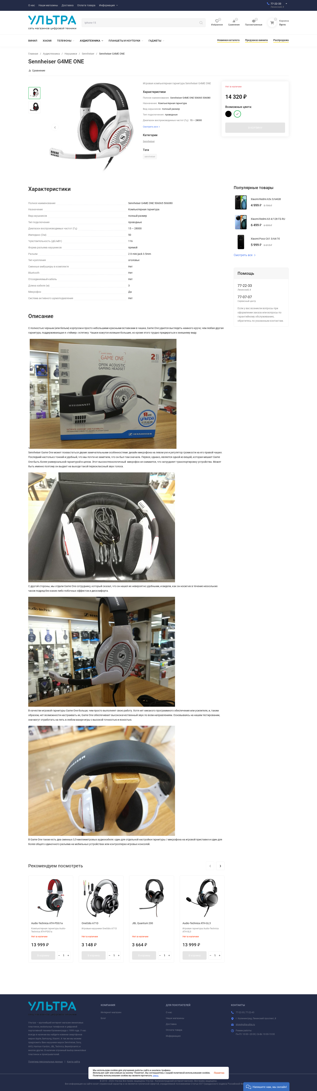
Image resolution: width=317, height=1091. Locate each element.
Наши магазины (175, 1018)
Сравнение (38, 70)
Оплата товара (174, 1030)
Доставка (171, 1024)
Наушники (71, 53)
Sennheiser (88, 53)
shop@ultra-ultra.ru (245, 1024)
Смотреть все (243, 255)
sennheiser (150, 156)
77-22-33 (276, 3)
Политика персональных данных (45, 1061)
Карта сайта (73, 1061)
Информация (173, 1036)
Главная (33, 53)
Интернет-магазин (111, 1012)
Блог (103, 1018)
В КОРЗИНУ (255, 127)
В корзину (43, 955)
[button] (266, 1086)
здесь (155, 1075)
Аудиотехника (51, 53)
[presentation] (55, 127)
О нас (169, 1012)
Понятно (219, 1072)
